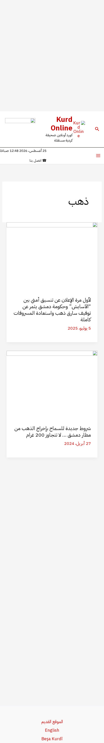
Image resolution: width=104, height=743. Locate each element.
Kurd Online (61, 123)
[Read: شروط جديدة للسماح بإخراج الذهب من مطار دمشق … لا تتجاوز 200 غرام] (52, 384)
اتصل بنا (38, 160)
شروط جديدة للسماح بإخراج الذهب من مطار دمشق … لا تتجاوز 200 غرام (52, 431)
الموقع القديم (52, 722)
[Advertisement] (52, 56)
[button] (96, 129)
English (52, 730)
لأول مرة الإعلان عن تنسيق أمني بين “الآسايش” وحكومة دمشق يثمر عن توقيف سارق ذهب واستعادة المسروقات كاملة (52, 309)
